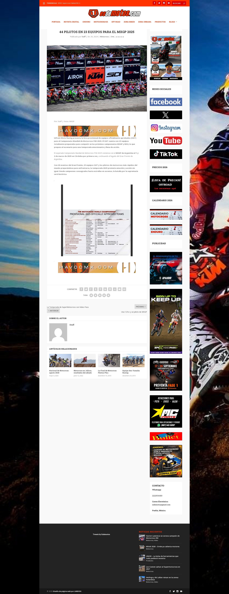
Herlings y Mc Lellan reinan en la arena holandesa (162, 578)
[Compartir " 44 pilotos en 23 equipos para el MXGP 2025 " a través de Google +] (90, 289)
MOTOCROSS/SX (101, 22)
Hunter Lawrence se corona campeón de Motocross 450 (163, 537)
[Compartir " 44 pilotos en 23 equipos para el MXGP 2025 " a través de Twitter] (86, 289)
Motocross (104, 36)
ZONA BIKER (129, 22)
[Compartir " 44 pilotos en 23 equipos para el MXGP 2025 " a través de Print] (124, 289)
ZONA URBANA (144, 22)
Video (156, 540)
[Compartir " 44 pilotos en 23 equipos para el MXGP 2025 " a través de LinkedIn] (105, 289)
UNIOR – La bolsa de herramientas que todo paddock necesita (162, 557)
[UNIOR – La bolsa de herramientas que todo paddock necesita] (142, 558)
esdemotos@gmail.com (161, 505)
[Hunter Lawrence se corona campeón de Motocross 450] (142, 537)
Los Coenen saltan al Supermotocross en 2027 (163, 568)
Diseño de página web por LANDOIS (67, 591)
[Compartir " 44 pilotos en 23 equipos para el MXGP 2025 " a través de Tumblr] (95, 289)
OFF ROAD (116, 22)
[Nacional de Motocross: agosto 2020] (60, 360)
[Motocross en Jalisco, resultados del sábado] (85, 360)
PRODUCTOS (160, 22)
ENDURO (86, 22)
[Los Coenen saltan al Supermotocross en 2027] (142, 568)
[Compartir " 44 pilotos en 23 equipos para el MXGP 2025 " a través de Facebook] (81, 289)
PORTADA (56, 22)
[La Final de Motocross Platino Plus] (109, 360)
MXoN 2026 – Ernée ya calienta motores (162, 546)
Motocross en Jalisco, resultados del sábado (83, 371)
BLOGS (172, 22)
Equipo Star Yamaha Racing (131, 371)
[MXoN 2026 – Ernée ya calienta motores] (142, 548)
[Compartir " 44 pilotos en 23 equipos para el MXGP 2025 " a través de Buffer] (110, 289)
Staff (84, 36)
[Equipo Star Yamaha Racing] (133, 360)
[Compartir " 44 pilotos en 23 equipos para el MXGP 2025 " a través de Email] (119, 289)
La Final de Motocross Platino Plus (107, 371)
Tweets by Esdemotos (101, 534)
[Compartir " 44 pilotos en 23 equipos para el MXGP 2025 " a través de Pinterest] (100, 289)
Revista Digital (71, 22)
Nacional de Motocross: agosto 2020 (59, 371)
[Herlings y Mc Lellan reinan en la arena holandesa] (142, 579)
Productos (149, 561)
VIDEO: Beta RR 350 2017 (66, 3)
